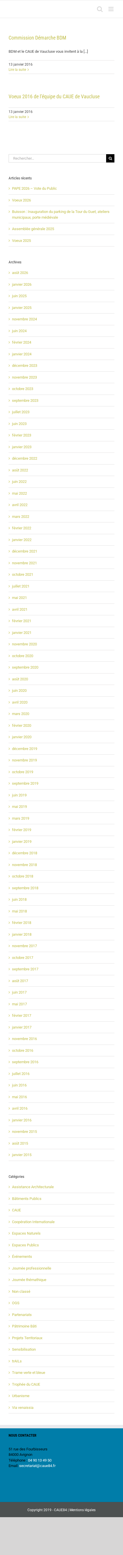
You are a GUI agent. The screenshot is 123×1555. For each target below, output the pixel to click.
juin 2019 (19, 795)
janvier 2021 (21, 632)
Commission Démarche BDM (37, 38)
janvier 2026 (21, 284)
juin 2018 (19, 899)
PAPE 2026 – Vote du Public (34, 188)
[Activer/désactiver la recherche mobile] (100, 9)
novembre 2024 (24, 319)
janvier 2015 (21, 1155)
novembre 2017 (24, 946)
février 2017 (21, 1015)
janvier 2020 (21, 737)
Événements (22, 1256)
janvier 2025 (21, 307)
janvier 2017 (21, 1027)
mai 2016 (19, 1097)
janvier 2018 (21, 934)
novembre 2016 (24, 1039)
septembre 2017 (25, 969)
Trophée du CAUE (26, 1384)
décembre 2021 (24, 551)
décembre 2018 (24, 853)
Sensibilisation (24, 1349)
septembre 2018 (25, 888)
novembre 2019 (24, 760)
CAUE (16, 1210)
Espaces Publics (25, 1245)
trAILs (17, 1361)
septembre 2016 (25, 1062)
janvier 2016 (21, 1120)
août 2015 (20, 1143)
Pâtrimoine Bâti (24, 1326)
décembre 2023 (24, 365)
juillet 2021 (20, 586)
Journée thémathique (29, 1280)
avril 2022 (19, 505)
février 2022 (21, 528)
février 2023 (21, 435)
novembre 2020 (24, 644)
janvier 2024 (21, 354)
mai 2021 (19, 598)
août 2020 (20, 679)
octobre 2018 (22, 876)
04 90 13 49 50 (39, 1460)
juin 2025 (19, 296)
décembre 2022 (24, 458)
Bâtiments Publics (26, 1198)
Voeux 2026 (21, 200)
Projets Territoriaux (27, 1338)
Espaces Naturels (26, 1233)
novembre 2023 (24, 377)
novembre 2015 (24, 1131)
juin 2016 (19, 1085)
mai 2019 (19, 806)
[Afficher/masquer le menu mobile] (111, 9)
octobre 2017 (22, 957)
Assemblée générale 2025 (33, 229)
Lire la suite (17, 70)
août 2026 (20, 273)
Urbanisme (20, 1396)
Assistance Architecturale (33, 1187)
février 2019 (21, 830)
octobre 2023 (22, 389)
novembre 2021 (24, 563)
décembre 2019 (24, 749)
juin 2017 (19, 992)
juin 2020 (19, 690)
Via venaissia (22, 1407)
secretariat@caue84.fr (37, 1466)
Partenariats (22, 1315)
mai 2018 (19, 911)
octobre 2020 (22, 656)
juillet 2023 (20, 412)
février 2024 (21, 342)
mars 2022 (20, 516)
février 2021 (21, 621)
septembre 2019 (25, 783)
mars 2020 (20, 714)
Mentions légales (83, 1510)
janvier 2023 (21, 447)
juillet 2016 (20, 1074)
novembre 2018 (24, 865)
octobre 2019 (22, 772)
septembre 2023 (25, 400)
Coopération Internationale (33, 1222)
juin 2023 (19, 424)
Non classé (21, 1291)
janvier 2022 (21, 540)
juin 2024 (19, 331)
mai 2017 (19, 1004)
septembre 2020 (25, 667)
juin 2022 (19, 481)
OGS (15, 1303)
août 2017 (20, 981)
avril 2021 (19, 609)
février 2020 (21, 725)
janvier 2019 (21, 841)
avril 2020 (19, 702)
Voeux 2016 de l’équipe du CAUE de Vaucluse (54, 96)
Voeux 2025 (21, 240)
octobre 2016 (22, 1050)
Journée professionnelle (31, 1268)
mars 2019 (20, 818)
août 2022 (20, 470)
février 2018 (21, 923)
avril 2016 (19, 1108)
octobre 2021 (22, 574)
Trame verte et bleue (28, 1372)
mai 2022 (19, 493)
